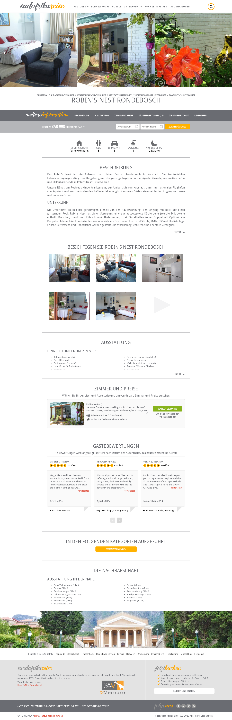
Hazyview (130, 654)
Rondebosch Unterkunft (182, 95)
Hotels (117, 6)
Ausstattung (102, 115)
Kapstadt (60, 654)
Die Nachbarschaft (179, 115)
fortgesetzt (83, 491)
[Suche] (211, 6)
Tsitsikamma (172, 654)
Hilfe (36, 716)
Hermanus (199, 654)
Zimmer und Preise (123, 115)
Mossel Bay (186, 654)
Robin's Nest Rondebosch (29, 685)
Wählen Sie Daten (167, 409)
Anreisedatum (137, 126)
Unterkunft (132, 6)
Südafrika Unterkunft (62, 95)
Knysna (120, 654)
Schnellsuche (100, 6)
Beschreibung (82, 115)
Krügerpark (143, 654)
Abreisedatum (161, 126)
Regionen (80, 6)
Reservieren (200, 115)
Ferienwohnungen (116, 549)
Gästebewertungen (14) (151, 115)
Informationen (180, 6)
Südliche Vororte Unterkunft (150, 95)
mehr (176, 232)
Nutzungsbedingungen (52, 716)
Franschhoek (88, 654)
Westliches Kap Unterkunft (91, 95)
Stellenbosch (73, 654)
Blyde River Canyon (105, 654)
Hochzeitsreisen (156, 6)
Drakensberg (157, 654)
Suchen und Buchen (184, 691)
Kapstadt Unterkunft (120, 95)
